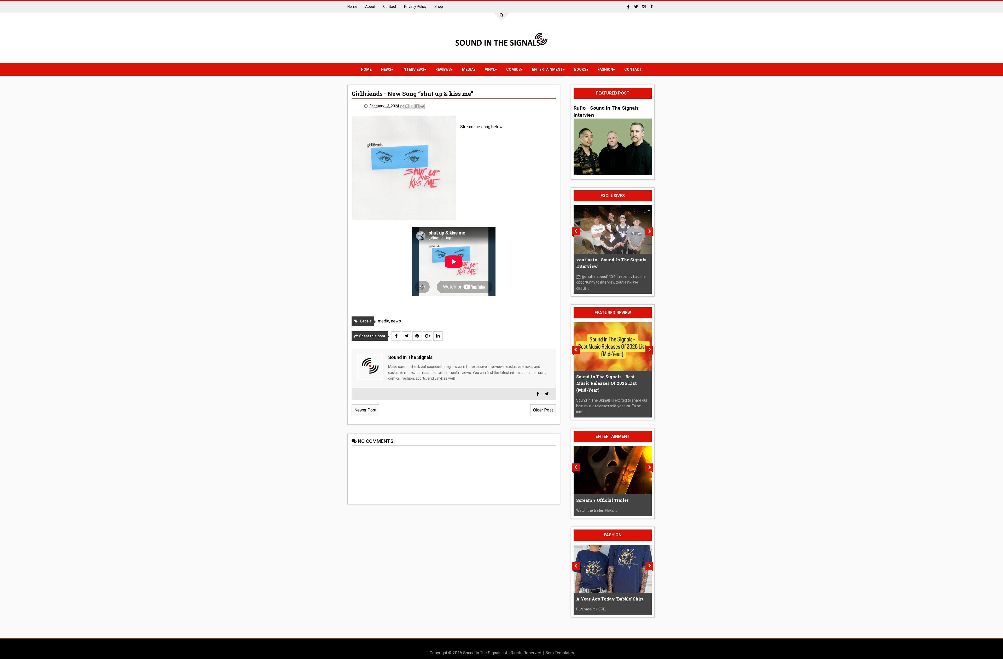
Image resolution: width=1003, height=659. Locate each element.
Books (580, 69)
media (468, 69)
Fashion (605, 69)
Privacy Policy (415, 6)
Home (352, 6)
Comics (513, 69)
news (386, 69)
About (370, 6)
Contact (389, 6)
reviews (443, 69)
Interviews (413, 69)
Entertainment (547, 69)
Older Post (543, 410)
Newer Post (365, 410)
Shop (438, 6)
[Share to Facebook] (417, 106)
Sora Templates (559, 652)
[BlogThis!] (407, 106)
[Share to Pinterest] (422, 106)
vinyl (490, 69)
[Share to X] (412, 106)
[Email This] (402, 106)
